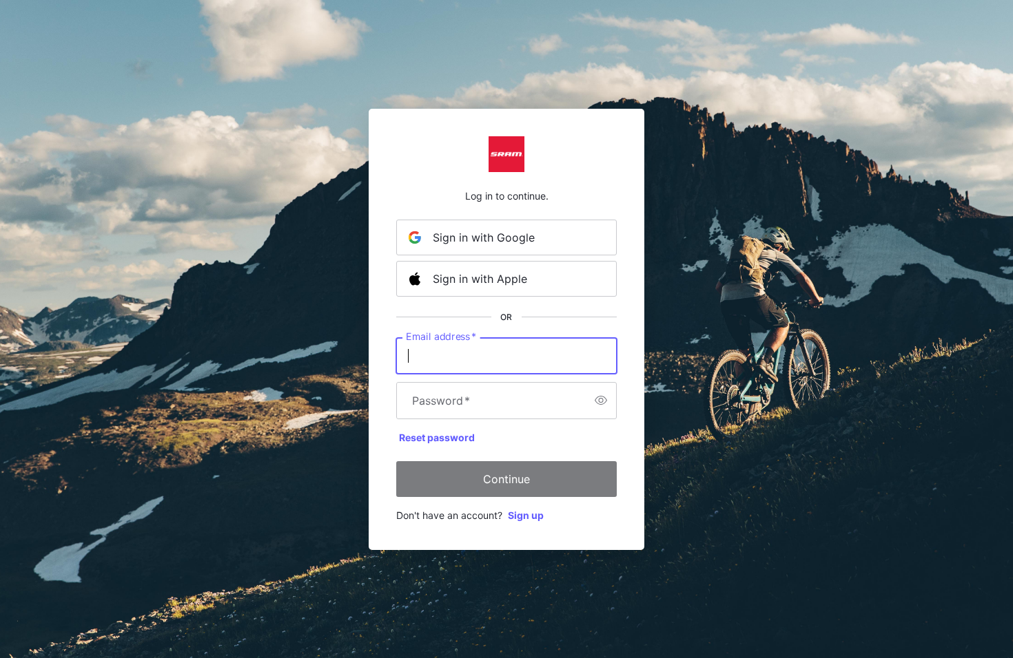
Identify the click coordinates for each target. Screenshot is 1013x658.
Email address (441, 335)
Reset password (437, 437)
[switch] (601, 400)
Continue (506, 479)
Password (441, 400)
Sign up (526, 515)
